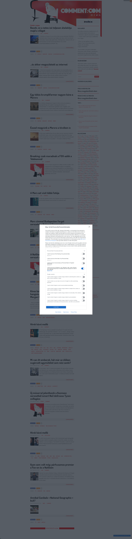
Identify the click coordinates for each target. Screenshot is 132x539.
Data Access (66, 312)
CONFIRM (56, 307)
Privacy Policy (74, 312)
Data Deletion (58, 312)
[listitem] (66, 251)
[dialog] (66, 269)
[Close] (89, 227)
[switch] (83, 254)
